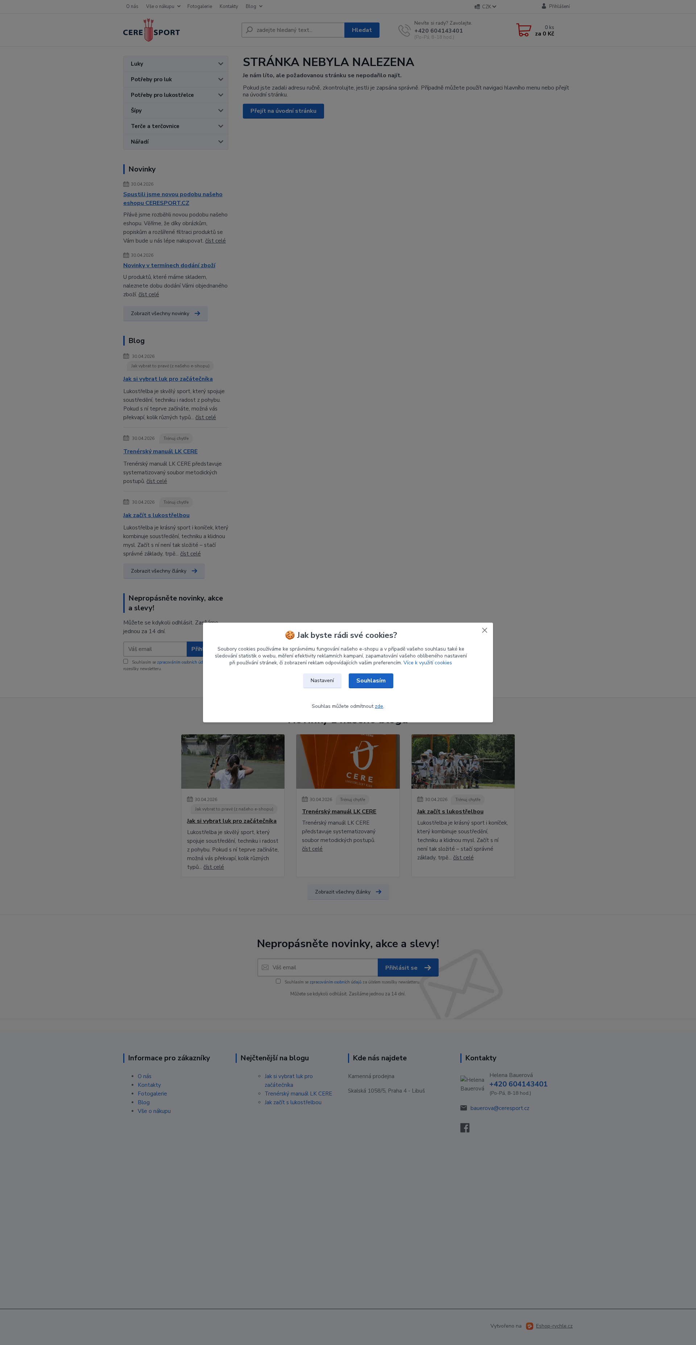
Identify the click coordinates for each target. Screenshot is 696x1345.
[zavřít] (484, 630)
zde (379, 706)
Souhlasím (371, 681)
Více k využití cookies (427, 662)
